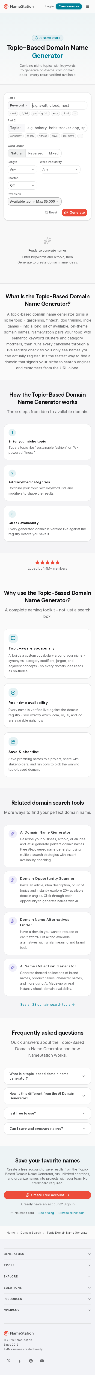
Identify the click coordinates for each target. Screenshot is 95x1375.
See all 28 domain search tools (45, 1004)
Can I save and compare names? (36, 1128)
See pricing (46, 1213)
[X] (9, 1361)
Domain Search (31, 1232)
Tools (9, 1265)
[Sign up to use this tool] (47, 184)
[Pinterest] (31, 1361)
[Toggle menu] (87, 6)
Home (11, 1232)
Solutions (13, 1287)
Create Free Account (47, 1195)
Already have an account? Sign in (48, 1204)
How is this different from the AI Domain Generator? (41, 1096)
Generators (14, 1254)
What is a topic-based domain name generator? (38, 1076)
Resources (13, 1299)
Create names (69, 6)
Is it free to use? (22, 1113)
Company (11, 1310)
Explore (11, 1276)
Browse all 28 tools (71, 1213)
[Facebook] (20, 1361)
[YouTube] (42, 1361)
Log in (49, 6)
